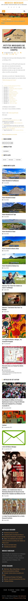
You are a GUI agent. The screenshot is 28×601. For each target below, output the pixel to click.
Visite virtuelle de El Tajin (9, 214)
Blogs (16, 54)
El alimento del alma (13, 93)
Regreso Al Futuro (13, 94)
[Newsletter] (19, 7)
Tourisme (18, 159)
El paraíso (11, 87)
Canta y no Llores (13, 91)
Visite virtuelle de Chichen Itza (10, 266)
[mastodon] (8, 7)
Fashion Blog (22, 598)
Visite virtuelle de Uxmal (8, 197)
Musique (10, 54)
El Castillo (11, 97)
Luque (17, 52)
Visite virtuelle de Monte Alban (10, 248)
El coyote (11, 90)
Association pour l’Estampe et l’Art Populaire (13, 577)
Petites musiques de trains (17, 130)
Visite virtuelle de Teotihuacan (10, 180)
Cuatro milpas (12, 101)
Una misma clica (13, 100)
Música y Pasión (12, 96)
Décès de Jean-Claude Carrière (10, 544)
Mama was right (13, 103)
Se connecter (11, 590)
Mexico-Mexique (14, 3)
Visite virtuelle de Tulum (8, 231)
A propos (18, 590)
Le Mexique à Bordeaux (8, 581)
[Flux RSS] (16, 7)
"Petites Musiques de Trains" (9, 80)
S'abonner (6, 151)
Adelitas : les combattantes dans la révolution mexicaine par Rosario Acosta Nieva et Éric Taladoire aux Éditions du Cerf (13, 491)
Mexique (9, 19)
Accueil (3, 19)
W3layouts (16, 598)
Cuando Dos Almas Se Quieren (15, 88)
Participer (14, 591)
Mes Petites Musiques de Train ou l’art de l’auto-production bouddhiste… (13, 128)
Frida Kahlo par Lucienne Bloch (10, 546)
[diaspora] (11, 7)
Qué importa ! (12, 98)
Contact (4, 425)
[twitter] (14, 7)
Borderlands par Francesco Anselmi (11, 532)
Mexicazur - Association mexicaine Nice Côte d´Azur (14, 579)
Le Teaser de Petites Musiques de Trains (12, 85)
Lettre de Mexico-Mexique (9, 447)
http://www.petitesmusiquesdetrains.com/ (11, 120)
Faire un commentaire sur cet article (9, 134)
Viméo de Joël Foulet (13, 113)
